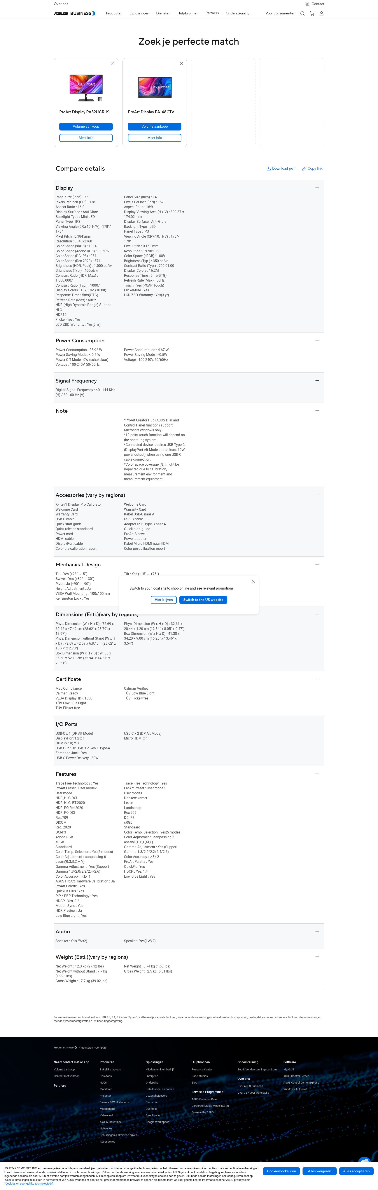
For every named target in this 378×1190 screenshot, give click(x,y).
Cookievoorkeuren (281, 1171)
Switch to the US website (203, 600)
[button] (302, 13)
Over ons (61, 4)
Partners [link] (212, 13)
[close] (253, 581)
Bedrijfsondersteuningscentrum (257, 1069)
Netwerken (106, 1128)
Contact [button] (318, 4)
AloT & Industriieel (111, 1122)
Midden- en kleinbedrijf (160, 1069)
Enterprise (152, 1076)
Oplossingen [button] (139, 13)
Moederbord (107, 1108)
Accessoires (107, 1141)
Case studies (200, 1076)
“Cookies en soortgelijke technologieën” (28, 1183)
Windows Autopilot (295, 1089)
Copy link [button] (315, 168)
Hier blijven (164, 600)
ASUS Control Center (296, 1076)
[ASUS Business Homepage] (74, 13)
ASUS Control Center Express (301, 1082)
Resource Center (202, 1069)
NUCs (103, 1082)
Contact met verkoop (66, 1076)
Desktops (106, 1076)
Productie (152, 1102)
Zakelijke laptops (110, 1069)
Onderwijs (152, 1082)
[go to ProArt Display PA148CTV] (155, 87)
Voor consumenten (280, 13)
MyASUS (289, 1069)
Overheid (151, 1108)
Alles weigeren (319, 1171)
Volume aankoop (64, 1069)
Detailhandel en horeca (160, 1089)
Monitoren (106, 1089)
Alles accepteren (356, 1171)
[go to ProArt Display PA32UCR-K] (86, 87)
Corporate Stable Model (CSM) (210, 1105)
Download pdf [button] (283, 168)
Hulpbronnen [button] (187, 13)
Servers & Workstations (114, 1102)
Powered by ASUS (203, 1112)
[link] (86, 138)
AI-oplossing (153, 1115)
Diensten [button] (163, 13)
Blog (194, 1082)
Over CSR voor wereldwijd (253, 1092)
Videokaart (106, 1115)
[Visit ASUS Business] (66, 1047)
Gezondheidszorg (156, 1095)
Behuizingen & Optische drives (118, 1135)
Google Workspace (157, 1122)
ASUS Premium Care (204, 1099)
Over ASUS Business (250, 1086)
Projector (105, 1095)
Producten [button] (114, 13)
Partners (60, 1085)
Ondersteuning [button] (238, 13)
